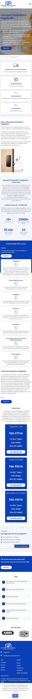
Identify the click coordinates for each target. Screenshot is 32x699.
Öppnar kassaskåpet (22, 673)
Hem (2, 660)
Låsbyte (19, 665)
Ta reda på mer (16, 452)
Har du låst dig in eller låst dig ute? (16, 604)
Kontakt (3, 667)
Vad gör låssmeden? (12, 596)
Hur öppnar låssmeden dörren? (15, 589)
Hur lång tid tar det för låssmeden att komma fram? (16, 582)
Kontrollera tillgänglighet (21, 546)
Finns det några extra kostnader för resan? (16, 611)
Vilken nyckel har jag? (12, 618)
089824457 (6, 48)
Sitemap (3, 670)
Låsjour (19, 663)
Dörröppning (20, 668)
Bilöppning (19, 670)
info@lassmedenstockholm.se (11, 655)
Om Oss (3, 665)
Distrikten (3, 662)
